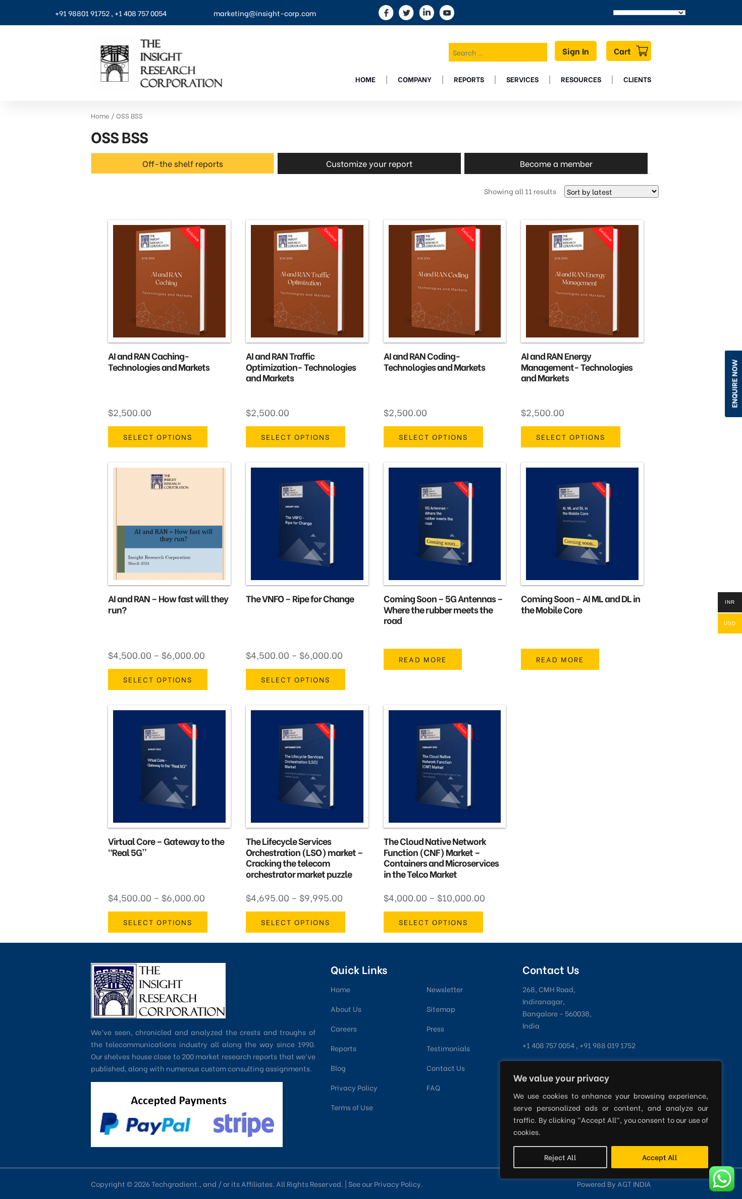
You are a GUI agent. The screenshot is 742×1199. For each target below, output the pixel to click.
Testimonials (448, 1048)
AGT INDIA (634, 1183)
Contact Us (446, 1067)
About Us (346, 1008)
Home (365, 79)
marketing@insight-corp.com (265, 13)
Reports (469, 79)
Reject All (560, 1157)
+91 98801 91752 (82, 13)
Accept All (659, 1157)
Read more (423, 659)
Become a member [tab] (556, 163)
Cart (622, 50)
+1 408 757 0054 (141, 13)
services (522, 79)
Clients (637, 79)
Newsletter (445, 989)
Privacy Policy (354, 1087)
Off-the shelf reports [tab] (182, 163)
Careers (344, 1028)
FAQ (433, 1087)
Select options (157, 436)
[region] (611, 1120)
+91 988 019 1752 (607, 1045)
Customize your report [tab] (369, 163)
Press (435, 1028)
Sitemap (441, 1008)
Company (415, 79)
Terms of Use (352, 1107)
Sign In (575, 50)
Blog (338, 1067)
